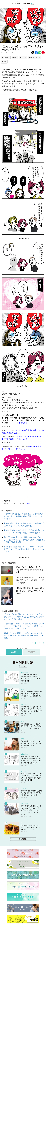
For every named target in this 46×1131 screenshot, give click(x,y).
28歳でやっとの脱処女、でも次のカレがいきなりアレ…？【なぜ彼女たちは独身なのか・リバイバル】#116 (24, 635)
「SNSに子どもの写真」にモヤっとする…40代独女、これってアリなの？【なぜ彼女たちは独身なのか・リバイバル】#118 (24, 616)
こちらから (23, 423)
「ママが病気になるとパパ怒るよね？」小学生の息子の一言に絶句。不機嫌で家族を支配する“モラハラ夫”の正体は (24, 516)
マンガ (24, 57)
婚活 (15, 57)
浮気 (5, 62)
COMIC (31, 652)
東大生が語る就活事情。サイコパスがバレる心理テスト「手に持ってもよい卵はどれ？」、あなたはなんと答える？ (24, 549)
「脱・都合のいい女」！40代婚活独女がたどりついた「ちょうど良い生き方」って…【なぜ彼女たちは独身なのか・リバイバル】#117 (24, 626)
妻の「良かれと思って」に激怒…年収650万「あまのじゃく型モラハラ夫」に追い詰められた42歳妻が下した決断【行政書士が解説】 (24, 539)
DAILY (14, 652)
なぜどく (7, 57)
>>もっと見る (38, 643)
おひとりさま (35, 57)
